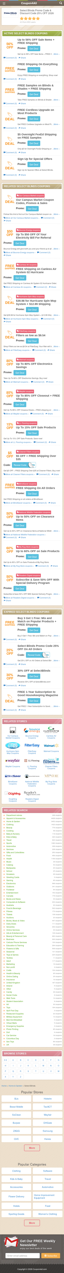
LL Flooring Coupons (32, 767)
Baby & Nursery (13, 833)
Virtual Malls (11, 1023)
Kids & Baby (11, 836)
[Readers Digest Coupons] (32, 793)
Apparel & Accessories (15, 818)
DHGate (47, 1122)
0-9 (5, 1060)
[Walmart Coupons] (51, 745)
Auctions (10, 917)
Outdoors (10, 886)
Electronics (11, 883)
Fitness (9, 911)
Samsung (48, 1130)
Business (10, 939)
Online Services (13, 930)
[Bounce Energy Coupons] (32, 730)
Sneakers (10, 874)
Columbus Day (12, 1038)
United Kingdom (13, 982)
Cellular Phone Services (16, 942)
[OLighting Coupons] (13, 793)
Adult (8, 961)
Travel (8, 840)
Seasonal (10, 951)
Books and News (13, 899)
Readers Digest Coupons (32, 800)
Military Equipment (14, 1016)
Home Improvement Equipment (44, 1196)
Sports (9, 843)
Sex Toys (10, 1041)
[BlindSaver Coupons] (13, 776)
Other (8, 988)
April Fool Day (12, 1010)
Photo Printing (12, 1029)
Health (9, 858)
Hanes (47, 1138)
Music (8, 861)
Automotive (11, 846)
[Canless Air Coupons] (51, 730)
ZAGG (16, 1130)
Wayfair (47, 1114)
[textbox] (22, 1255)
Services (10, 849)
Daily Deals (11, 923)
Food (8, 855)
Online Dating (12, 976)
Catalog (9, 864)
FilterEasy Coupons (32, 752)
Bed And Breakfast (14, 1019)
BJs (16, 1098)
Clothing (10, 824)
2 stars (26, 18)
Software (47, 1170)
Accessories (16, 1187)
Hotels (16, 1205)
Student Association (14, 1001)
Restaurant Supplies (15, 1013)
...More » (56, 54)
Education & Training (15, 945)
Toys (8, 1007)
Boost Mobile (16, 1106)
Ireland (9, 985)
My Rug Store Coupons (51, 782)
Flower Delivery (16, 1196)
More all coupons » (22, 217)
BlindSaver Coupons (12, 782)
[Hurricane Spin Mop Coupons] (13, 745)
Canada (9, 895)
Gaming (9, 880)
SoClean (16, 1114)
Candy (9, 992)
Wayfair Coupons (12, 766)
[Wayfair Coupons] (13, 760)
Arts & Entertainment (15, 933)
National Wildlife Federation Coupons (32, 783)
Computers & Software (15, 902)
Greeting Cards (12, 877)
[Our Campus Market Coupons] (13, 730)
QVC (16, 1138)
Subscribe (52, 1255)
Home (4, 1085)
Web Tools (10, 998)
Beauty (9, 827)
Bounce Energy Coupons (32, 736)
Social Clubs (11, 995)
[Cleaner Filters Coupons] (51, 760)
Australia (10, 905)
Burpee (16, 1122)
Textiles (9, 957)
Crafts (8, 970)
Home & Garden (13, 821)
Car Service (11, 1035)
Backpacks (11, 867)
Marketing (10, 964)
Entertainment (12, 892)
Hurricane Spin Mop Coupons (12, 752)
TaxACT (47, 1106)
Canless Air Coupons (51, 736)
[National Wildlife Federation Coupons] (32, 776)
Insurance (10, 979)
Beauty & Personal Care (16, 936)
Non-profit (10, 967)
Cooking (10, 830)
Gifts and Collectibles (15, 852)
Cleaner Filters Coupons (51, 767)
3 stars (30, 18)
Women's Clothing (47, 1213)
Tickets (9, 914)
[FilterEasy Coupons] (32, 745)
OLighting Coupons (13, 800)
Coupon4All (29, 3)
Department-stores (14, 815)
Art (7, 1004)
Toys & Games (12, 954)
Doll (8, 1032)
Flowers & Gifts (12, 948)
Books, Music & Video (15, 920)
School (9, 871)
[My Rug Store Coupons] (51, 776)
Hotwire (48, 1098)
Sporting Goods (16, 1213)
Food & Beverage (13, 908)
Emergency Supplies (15, 1026)
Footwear (10, 889)
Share (23, 57)
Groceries (10, 926)
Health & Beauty (13, 973)
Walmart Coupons (51, 751)
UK (7, 1044)
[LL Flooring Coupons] (32, 760)
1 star (22, 18)
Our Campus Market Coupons (13, 736)
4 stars (34, 18)
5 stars (38, 18)
